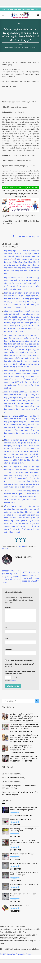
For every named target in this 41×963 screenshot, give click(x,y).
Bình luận (8, 607)
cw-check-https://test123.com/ (13, 778)
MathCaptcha (13, 680)
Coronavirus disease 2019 (11, 774)
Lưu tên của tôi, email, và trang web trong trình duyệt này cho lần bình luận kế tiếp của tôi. (19, 663)
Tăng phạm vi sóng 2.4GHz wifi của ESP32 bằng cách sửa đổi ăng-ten (20, 793)
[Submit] (37, 701)
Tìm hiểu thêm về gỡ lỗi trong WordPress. (15, 954)
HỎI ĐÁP (20, 23)
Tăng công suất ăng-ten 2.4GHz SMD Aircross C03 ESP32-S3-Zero (19, 787)
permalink (5, 548)
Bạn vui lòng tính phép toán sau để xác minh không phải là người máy (20, 672)
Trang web (8, 649)
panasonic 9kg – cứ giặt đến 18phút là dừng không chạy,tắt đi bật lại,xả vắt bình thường (11, 576)
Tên (6, 628)
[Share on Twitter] (20, 540)
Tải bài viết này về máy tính (27, 236)
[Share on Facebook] (16, 540)
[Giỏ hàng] (38, 14)
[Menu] (3, 14)
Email (7, 638)
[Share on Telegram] (24, 540)
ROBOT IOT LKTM (30, 47)
